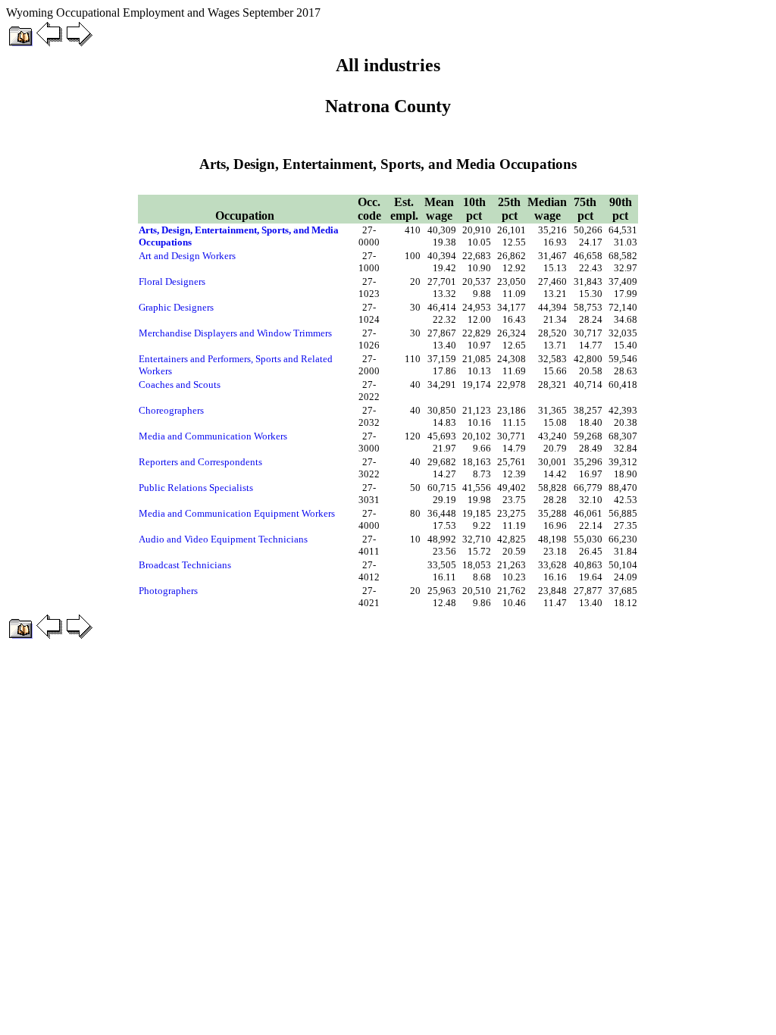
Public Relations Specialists (196, 487)
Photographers (168, 590)
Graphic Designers (176, 307)
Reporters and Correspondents (200, 461)
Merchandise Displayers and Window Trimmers (235, 333)
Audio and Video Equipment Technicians (223, 539)
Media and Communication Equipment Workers (237, 513)
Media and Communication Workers (213, 436)
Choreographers (171, 410)
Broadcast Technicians (185, 565)
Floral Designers (172, 281)
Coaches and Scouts (180, 384)
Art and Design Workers (187, 255)
